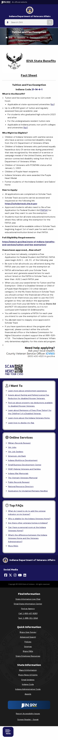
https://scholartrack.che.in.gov (21, 203)
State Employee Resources (28, 656)
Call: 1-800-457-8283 (27, 613)
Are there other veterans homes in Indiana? (28, 523)
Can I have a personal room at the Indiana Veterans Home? (27, 529)
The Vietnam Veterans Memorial (22, 478)
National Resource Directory (21, 486)
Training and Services (39, 37)
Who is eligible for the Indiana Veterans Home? (29, 518)
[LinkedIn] (24, 575)
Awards (28, 694)
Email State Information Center (28, 604)
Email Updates (27, 679)
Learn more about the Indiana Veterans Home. (29, 418)
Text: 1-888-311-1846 (28, 618)
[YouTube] (20, 575)
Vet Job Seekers (15, 451)
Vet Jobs (12, 447)
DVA (10, 37)
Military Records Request (19, 443)
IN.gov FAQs (28, 651)
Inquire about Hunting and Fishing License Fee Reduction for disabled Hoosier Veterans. (28, 396)
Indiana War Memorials (18, 473)
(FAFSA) (44, 210)
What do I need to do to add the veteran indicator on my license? (27, 512)
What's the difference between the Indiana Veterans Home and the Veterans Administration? (27, 538)
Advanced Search (28, 637)
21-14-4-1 (37, 89)
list (52, 104)
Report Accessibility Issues (28, 713)
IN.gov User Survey (28, 632)
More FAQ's (13, 546)
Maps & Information (28, 670)
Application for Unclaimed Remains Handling (28, 491)
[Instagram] (15, 575)
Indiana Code (28, 684)
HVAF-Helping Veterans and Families (24, 469)
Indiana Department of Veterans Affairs (29, 16)
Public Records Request (19, 482)
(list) (25, 127)
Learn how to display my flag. (21, 423)
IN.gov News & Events (27, 675)
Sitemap (28, 646)
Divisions (21, 37)
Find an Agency (28, 608)
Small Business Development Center (24, 465)
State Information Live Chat (28, 599)
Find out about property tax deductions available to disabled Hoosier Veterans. (30, 404)
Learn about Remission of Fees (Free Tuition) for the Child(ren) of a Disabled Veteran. (29, 412)
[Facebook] (5, 575)
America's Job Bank (17, 456)
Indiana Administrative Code (28, 689)
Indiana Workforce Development (22, 460)
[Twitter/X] (10, 575)
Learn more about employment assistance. (27, 391)
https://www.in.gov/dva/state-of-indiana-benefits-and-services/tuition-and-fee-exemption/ (28, 243)
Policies (28, 642)
